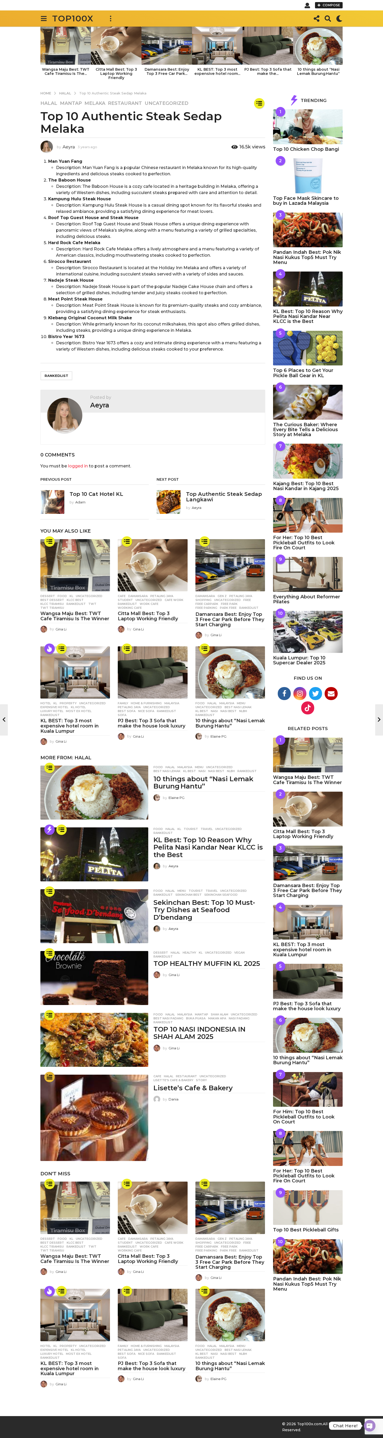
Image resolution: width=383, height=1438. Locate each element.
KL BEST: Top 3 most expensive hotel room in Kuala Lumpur (69, 726)
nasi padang (239, 1018)
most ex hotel (78, 711)
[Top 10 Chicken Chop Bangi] (308, 126)
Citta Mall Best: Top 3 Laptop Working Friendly (116, 73)
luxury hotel (51, 711)
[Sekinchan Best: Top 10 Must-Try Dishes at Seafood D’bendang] (94, 916)
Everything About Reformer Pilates (306, 599)
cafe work (174, 599)
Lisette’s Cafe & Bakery (193, 1088)
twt (92, 603)
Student (125, 599)
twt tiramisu (52, 607)
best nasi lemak (238, 707)
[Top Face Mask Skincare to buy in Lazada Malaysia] (308, 175)
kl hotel (78, 707)
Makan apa (217, 1018)
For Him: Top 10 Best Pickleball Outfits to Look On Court (304, 1117)
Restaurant (125, 103)
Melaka (94, 103)
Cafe (122, 596)
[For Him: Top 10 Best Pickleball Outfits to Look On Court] (308, 1089)
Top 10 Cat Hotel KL (96, 494)
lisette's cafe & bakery (173, 1080)
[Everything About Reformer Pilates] (308, 574)
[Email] (331, 693)
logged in (78, 466)
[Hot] (49, 648)
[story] (49, 1077)
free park (229, 603)
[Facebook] (284, 693)
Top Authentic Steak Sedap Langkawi (224, 497)
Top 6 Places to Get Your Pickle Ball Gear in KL (303, 373)
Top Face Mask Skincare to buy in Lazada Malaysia (306, 200)
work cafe (149, 603)
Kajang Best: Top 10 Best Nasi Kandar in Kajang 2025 (306, 486)
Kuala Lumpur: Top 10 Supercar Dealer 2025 (299, 660)
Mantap (71, 103)
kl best (201, 711)
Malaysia (171, 703)
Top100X (73, 18)
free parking (206, 607)
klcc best (75, 599)
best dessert (52, 599)
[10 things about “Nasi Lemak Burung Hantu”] (230, 672)
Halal (48, 103)
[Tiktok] (307, 707)
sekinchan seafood (221, 894)
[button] (307, 5)
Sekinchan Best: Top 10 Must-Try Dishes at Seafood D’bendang (204, 910)
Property (68, 703)
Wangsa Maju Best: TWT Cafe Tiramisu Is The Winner (74, 616)
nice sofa (146, 711)
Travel (207, 829)
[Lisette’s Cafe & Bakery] (94, 1118)
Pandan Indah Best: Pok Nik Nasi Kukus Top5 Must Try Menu (307, 257)
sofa (122, 715)
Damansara (138, 596)
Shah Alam (219, 1014)
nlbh (243, 711)
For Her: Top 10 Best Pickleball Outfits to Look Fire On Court (304, 543)
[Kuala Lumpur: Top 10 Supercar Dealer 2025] (308, 632)
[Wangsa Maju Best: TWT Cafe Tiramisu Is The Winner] (75, 565)
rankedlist (56, 376)
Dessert (47, 596)
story (201, 1080)
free (247, 599)
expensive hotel (54, 707)
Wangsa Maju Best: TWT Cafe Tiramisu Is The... (65, 71)
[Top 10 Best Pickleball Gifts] (308, 1207)
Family (123, 703)
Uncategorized (166, 103)
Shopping (203, 599)
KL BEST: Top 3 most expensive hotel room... (217, 71)
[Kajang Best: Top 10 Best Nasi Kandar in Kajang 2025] (308, 461)
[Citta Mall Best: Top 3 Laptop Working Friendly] (152, 565)
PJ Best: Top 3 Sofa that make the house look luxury (151, 723)
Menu (241, 703)
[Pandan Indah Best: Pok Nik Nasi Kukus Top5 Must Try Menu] (308, 230)
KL (71, 596)
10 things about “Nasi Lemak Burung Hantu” (318, 71)
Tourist (191, 829)
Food (62, 596)
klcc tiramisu (52, 603)
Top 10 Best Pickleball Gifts (306, 1230)
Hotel (45, 703)
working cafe (130, 607)
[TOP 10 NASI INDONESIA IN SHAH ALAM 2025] (94, 1040)
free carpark (206, 603)
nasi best (228, 711)
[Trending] (49, 830)
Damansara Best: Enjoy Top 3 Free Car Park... (167, 71)
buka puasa (196, 1018)
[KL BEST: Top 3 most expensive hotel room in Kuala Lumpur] (75, 672)
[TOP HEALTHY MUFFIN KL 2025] (94, 978)
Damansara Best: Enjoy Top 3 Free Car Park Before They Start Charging (229, 619)
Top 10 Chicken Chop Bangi (306, 149)
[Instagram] (299, 693)
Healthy (189, 952)
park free (228, 607)
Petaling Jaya (161, 596)
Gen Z (222, 596)
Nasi (214, 711)
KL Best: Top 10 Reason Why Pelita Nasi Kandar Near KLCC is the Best (208, 847)
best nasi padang (168, 1018)
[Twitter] (315, 693)
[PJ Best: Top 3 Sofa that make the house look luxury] (152, 672)
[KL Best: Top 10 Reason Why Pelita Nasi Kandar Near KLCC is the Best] (94, 854)
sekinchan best (188, 894)
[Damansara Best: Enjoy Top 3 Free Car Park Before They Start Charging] (230, 565)
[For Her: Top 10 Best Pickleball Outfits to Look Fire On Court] (308, 515)
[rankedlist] (259, 103)
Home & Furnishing (146, 703)
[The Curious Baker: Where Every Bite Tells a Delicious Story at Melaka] (308, 402)
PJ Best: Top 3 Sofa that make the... (268, 71)
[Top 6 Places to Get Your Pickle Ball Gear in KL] (308, 348)
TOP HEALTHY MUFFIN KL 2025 (206, 963)
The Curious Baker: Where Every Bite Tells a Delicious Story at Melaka (305, 430)
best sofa (126, 711)
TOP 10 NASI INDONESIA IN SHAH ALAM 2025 (199, 1033)
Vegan (239, 952)
